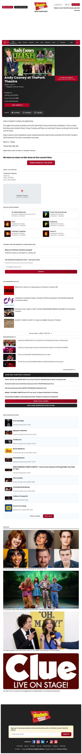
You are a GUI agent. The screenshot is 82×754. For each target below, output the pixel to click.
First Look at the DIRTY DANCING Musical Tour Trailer (34, 354)
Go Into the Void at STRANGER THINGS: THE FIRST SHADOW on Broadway (40, 362)
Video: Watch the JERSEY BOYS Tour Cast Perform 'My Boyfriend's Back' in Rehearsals (35, 379)
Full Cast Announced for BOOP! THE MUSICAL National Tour (25, 388)
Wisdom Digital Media (36, 749)
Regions (55, 746)
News (19, 42)
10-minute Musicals (19, 212)
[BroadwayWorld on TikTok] (47, 742)
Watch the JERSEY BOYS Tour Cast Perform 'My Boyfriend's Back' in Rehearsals (43, 340)
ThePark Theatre (18, 87)
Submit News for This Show (41, 163)
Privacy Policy (62, 749)
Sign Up (66, 734)
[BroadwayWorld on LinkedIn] (42, 742)
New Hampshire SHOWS (11, 415)
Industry (31, 42)
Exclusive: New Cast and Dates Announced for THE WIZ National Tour (29, 384)
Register (62, 42)
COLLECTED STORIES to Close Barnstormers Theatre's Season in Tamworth (31, 397)
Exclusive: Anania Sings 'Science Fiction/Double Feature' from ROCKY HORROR (43, 347)
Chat (37, 42)
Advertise (20, 746)
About (26, 746)
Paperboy (53, 222)
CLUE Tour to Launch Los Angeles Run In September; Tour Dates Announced (31, 691)
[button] (77, 42)
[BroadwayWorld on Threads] (51, 742)
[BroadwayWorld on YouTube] (56, 742)
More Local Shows (41, 401)
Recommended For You (11, 281)
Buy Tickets (16, 105)
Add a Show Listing (20, 7)
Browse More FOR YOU (39, 333)
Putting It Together (19, 231)
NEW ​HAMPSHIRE (41, 11)
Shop (53, 42)
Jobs (41, 42)
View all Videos (68, 370)
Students (47, 42)
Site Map (62, 746)
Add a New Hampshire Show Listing (41, 405)
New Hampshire (13, 42)
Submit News (47, 746)
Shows (25, 42)
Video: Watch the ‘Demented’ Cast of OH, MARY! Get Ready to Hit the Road (31, 650)
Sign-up (67, 4)
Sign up (41, 272)
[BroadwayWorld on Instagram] (38, 742)
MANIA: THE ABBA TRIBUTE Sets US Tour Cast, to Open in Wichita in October (31, 392)
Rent (13, 222)
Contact (32, 746)
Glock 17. (53, 231)
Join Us (39, 746)
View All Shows (35, 516)
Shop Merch (8, 7)
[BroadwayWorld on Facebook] (34, 742)
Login (71, 42)
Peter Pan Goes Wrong (58, 212)
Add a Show (48, 516)
